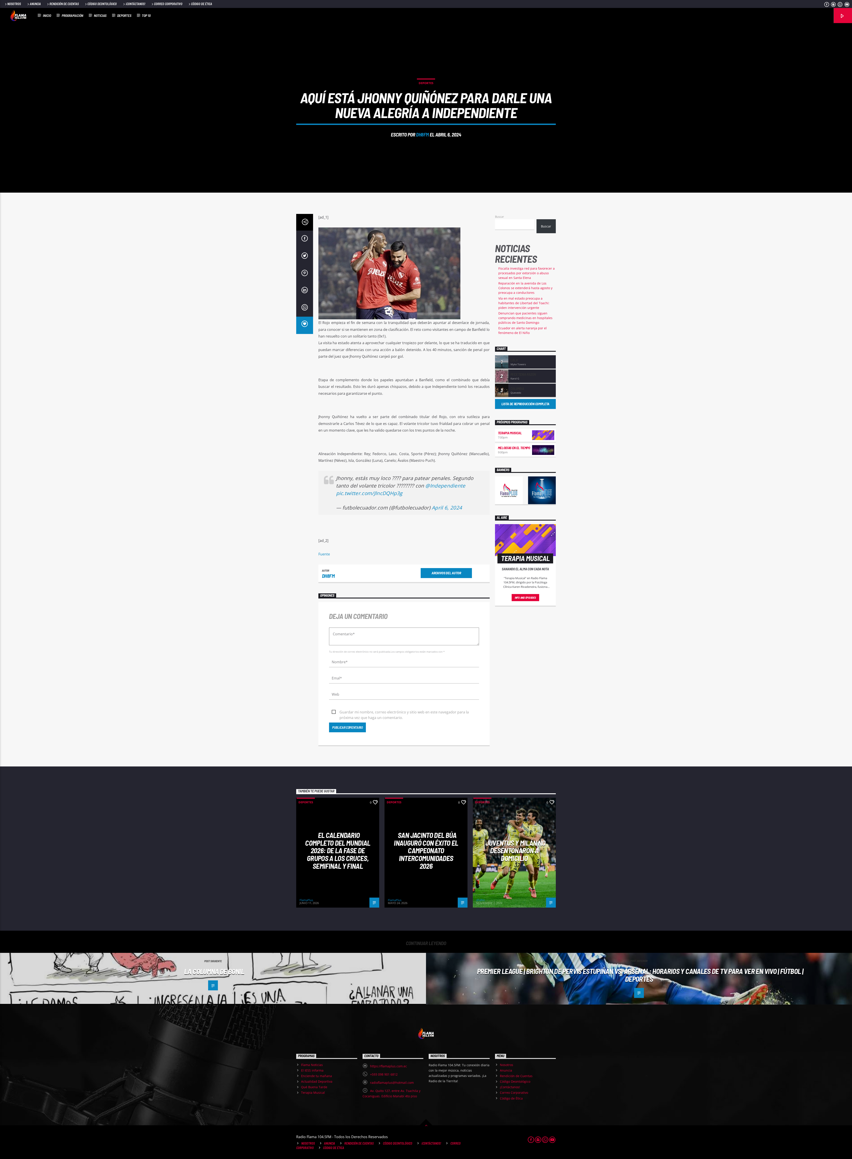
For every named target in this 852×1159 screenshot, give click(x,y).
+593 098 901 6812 (384, 1074)
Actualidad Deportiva (316, 1081)
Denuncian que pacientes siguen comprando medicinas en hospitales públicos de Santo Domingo (525, 318)
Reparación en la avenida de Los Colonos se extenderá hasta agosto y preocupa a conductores (525, 288)
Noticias (100, 15)
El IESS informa (312, 1070)
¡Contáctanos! (135, 4)
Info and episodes (525, 597)
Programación (72, 15)
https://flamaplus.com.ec (388, 1066)
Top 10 (146, 15)
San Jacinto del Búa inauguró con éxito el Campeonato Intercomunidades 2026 (426, 850)
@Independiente (445, 485)
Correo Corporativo (168, 4)
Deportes (124, 15)
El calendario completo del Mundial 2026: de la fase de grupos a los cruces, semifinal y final (337, 850)
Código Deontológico (102, 4)
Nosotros (14, 4)
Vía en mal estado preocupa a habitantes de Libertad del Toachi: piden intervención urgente (523, 303)
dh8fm (422, 134)
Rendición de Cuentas (64, 4)
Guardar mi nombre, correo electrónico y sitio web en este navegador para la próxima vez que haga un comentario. (404, 712)
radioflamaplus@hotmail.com (392, 1082)
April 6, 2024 (447, 507)
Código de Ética (201, 4)
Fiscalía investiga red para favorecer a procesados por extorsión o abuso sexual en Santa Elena (526, 273)
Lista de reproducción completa (525, 404)
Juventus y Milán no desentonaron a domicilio (515, 850)
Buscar (499, 217)
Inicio (47, 15)
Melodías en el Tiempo (514, 448)
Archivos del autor (446, 573)
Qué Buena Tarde (314, 1087)
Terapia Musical (510, 433)
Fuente (324, 554)
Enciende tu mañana (316, 1076)
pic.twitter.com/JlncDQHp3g (369, 493)
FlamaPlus (306, 900)
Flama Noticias (312, 1065)
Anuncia (35, 4)
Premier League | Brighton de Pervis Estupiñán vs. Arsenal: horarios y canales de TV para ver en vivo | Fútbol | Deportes (640, 975)
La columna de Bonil (214, 971)
